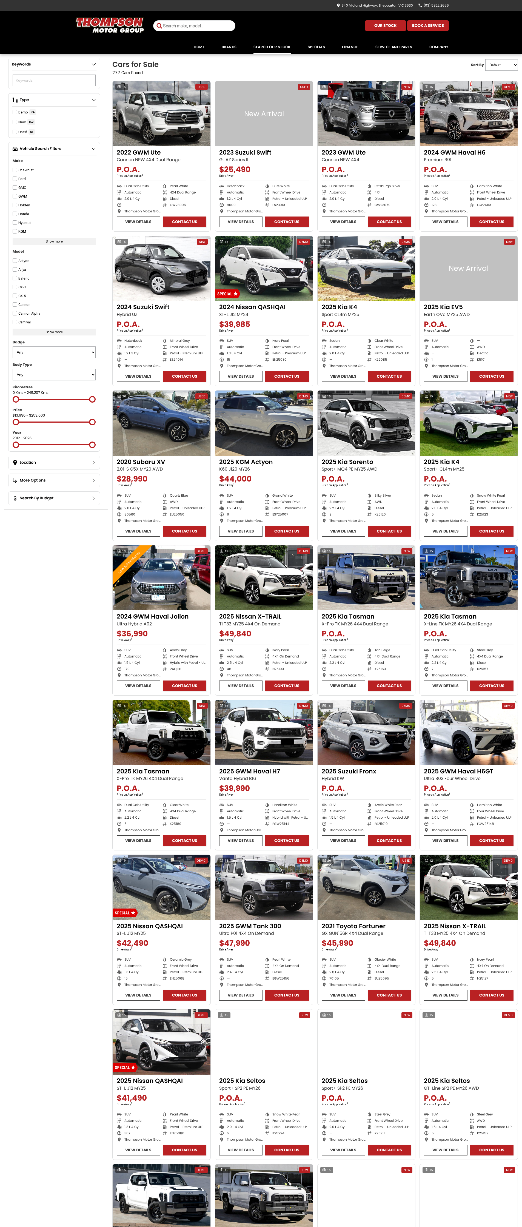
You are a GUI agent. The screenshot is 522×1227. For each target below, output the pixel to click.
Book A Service (428, 25)
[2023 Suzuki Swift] (264, 113)
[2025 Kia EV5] (469, 268)
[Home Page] (109, 25)
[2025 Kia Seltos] (264, 1042)
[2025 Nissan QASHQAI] (161, 887)
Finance (350, 47)
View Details (138, 221)
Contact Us (184, 221)
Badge (19, 342)
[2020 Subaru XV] (161, 423)
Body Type (22, 364)
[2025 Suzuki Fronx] (366, 732)
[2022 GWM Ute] (161, 113)
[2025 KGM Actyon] (264, 423)
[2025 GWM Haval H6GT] (469, 732)
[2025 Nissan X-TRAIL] (264, 578)
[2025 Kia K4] (366, 268)
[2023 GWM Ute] (366, 113)
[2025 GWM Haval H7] (264, 732)
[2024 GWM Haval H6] (469, 113)
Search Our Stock (271, 47)
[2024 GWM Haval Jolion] (161, 578)
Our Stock (385, 25)
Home (199, 47)
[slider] (16, 399)
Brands (229, 47)
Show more (54, 241)
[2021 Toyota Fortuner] (366, 887)
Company (439, 47)
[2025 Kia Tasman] (366, 578)
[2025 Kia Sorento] (366, 423)
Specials (316, 47)
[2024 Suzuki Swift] (161, 268)
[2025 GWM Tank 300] (264, 887)
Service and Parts (393, 47)
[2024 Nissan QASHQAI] (264, 268)
